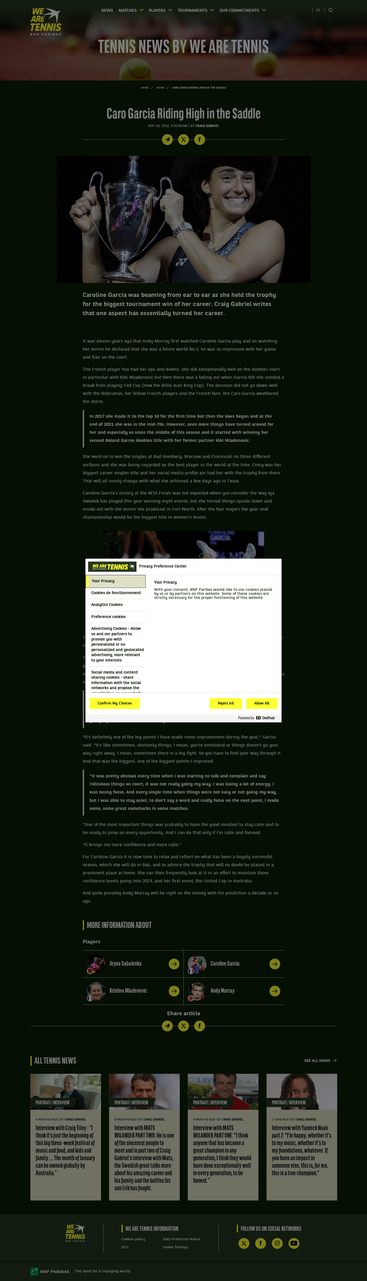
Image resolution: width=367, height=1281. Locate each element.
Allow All (261, 703)
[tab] (115, 581)
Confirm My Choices (115, 703)
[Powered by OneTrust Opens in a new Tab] (258, 718)
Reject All (226, 703)
